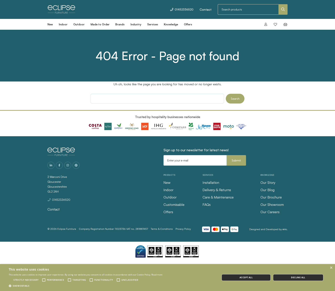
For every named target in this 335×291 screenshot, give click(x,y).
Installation (211, 182)
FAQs (207, 204)
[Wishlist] (275, 24)
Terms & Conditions (162, 228)
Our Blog (267, 190)
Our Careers (270, 212)
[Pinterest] (76, 165)
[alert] (167, 277)
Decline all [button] (298, 277)
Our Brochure (271, 197)
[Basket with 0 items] (284, 24)
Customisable (173, 204)
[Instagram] (67, 165)
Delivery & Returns (217, 190)
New (166, 182)
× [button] (331, 268)
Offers (168, 212)
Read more (157, 274)
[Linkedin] (50, 165)
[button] (86, 285)
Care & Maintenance (218, 197)
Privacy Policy (183, 228)
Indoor (168, 190)
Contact (205, 9)
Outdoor (170, 197)
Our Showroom (272, 204)
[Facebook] (59, 165)
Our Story (267, 182)
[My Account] (266, 24)
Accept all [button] (246, 277)
